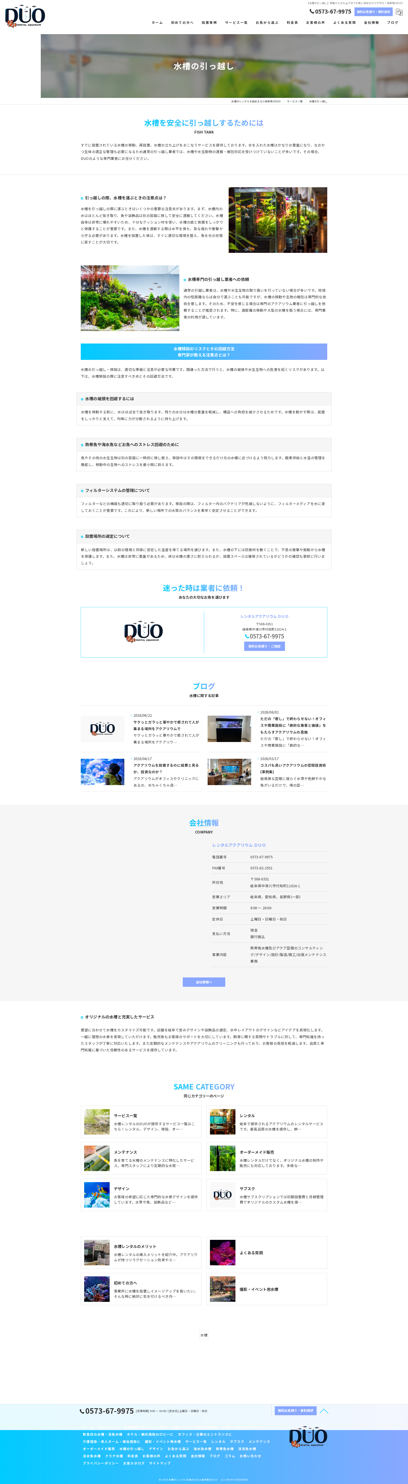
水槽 (204, 1335)
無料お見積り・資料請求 (373, 12)
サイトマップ (160, 1463)
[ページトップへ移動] (324, 1411)
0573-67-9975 (261, 856)
